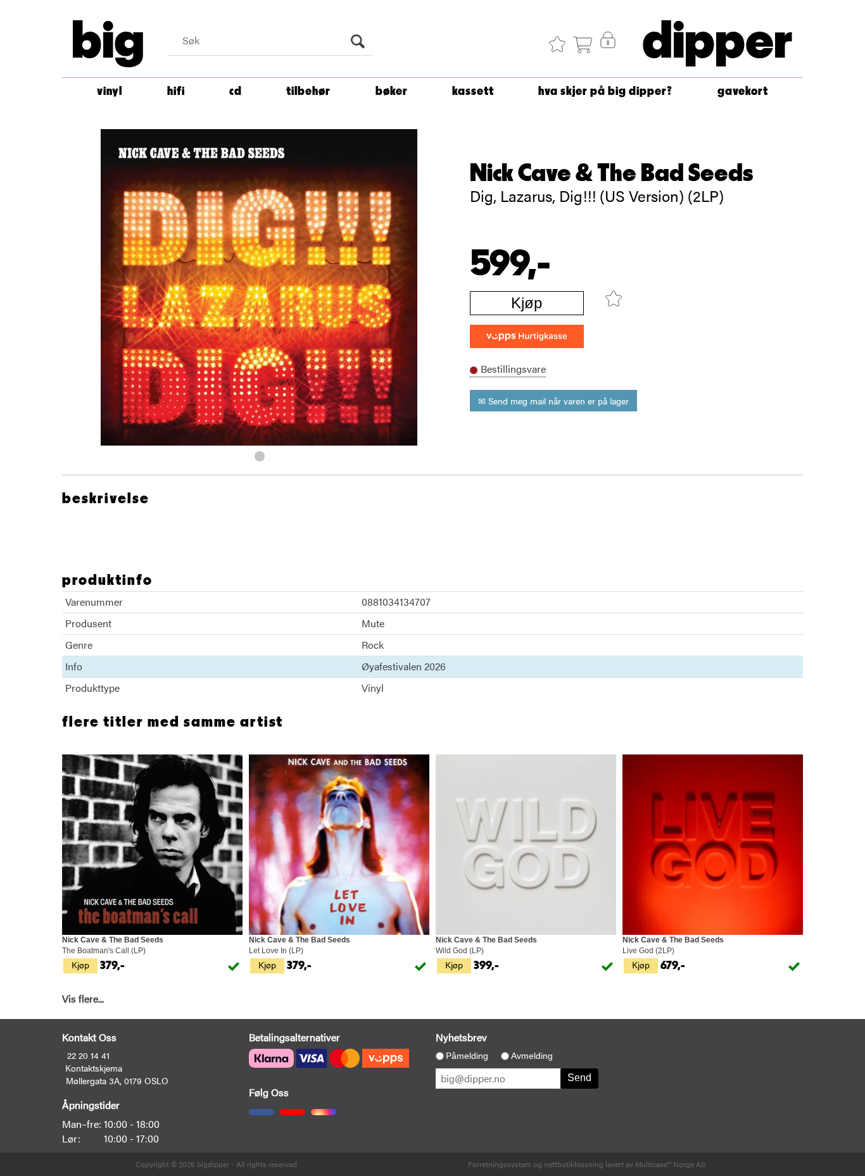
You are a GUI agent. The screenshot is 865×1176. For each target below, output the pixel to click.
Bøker (392, 91)
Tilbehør (308, 91)
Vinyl (109, 91)
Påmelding (467, 1056)
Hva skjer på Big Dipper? (605, 91)
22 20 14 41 (88, 1055)
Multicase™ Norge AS (670, 1164)
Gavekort (742, 91)
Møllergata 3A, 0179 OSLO (117, 1080)
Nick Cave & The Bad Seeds (612, 173)
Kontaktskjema (93, 1067)
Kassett (473, 91)
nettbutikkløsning (573, 1164)
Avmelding (532, 1056)
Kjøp (526, 302)
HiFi (176, 91)
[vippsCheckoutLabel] (527, 336)
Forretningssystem (499, 1164)
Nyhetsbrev (461, 1037)
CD (235, 91)
